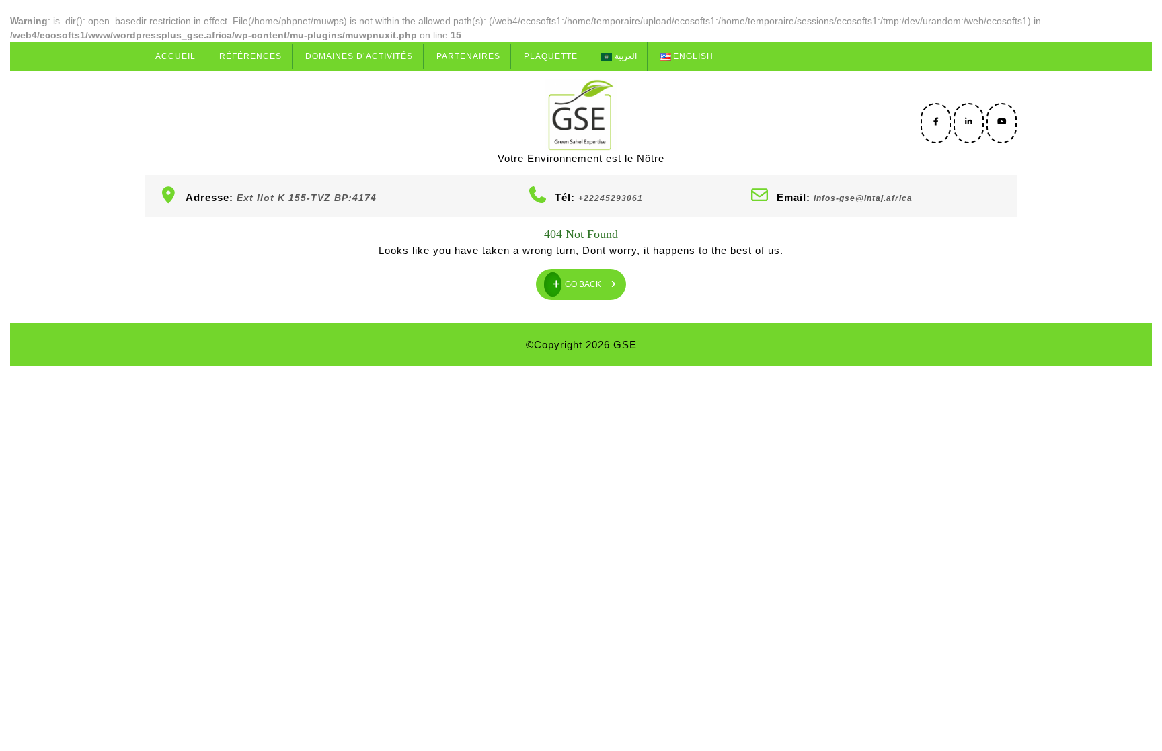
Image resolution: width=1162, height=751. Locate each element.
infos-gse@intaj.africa (863, 198)
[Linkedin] (969, 121)
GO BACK (595, 279)
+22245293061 (610, 198)
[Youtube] (1001, 121)
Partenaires (468, 56)
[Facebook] (936, 121)
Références (250, 56)
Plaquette (551, 56)
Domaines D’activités (359, 56)
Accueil (175, 56)
